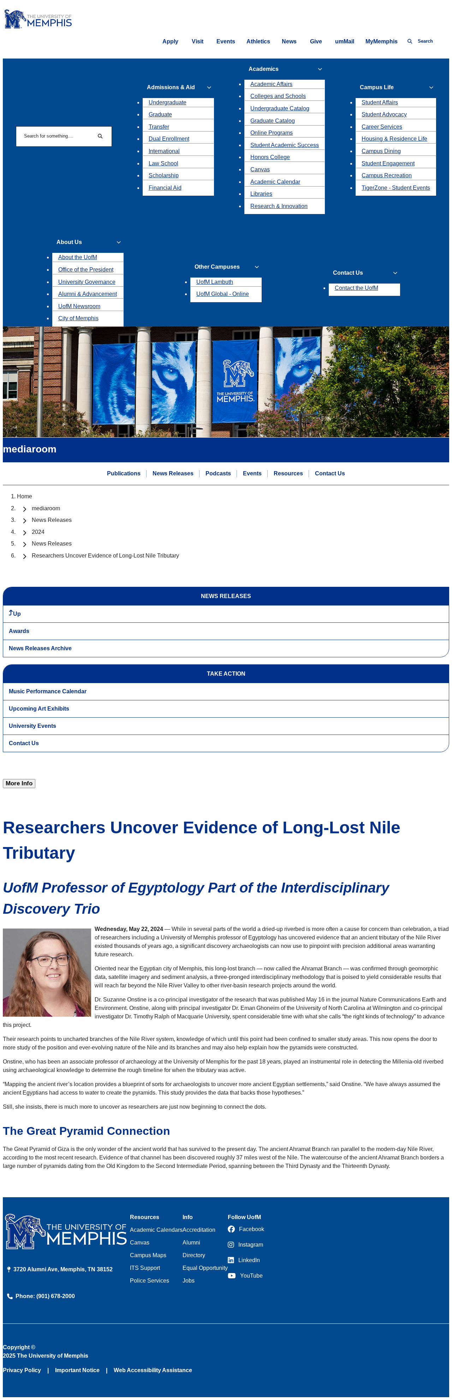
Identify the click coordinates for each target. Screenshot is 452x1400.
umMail (344, 41)
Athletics (258, 41)
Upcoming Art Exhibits (39, 709)
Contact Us (330, 473)
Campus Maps (148, 1255)
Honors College (270, 157)
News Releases (173, 473)
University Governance (86, 282)
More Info (19, 783)
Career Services (382, 127)
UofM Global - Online (222, 294)
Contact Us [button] (348, 273)
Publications (124, 473)
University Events (32, 726)
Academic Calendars (156, 1230)
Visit (197, 41)
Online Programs (271, 133)
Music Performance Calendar (48, 691)
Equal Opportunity (205, 1268)
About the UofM (77, 257)
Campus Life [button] (377, 87)
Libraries (261, 194)
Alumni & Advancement (87, 294)
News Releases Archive (40, 648)
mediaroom (46, 508)
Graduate (160, 114)
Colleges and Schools (278, 96)
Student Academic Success (284, 145)
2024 (38, 532)
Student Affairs (380, 102)
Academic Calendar (275, 182)
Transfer (159, 127)
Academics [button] (264, 69)
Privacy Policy (22, 1370)
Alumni (191, 1243)
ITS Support (145, 1268)
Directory (194, 1255)
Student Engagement (388, 163)
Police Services (149, 1281)
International (164, 151)
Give (316, 41)
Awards (19, 631)
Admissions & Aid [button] (171, 87)
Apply (170, 41)
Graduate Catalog (272, 121)
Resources (288, 473)
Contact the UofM (356, 288)
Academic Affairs (271, 84)
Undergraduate (167, 102)
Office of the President (85, 270)
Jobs (189, 1281)
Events (225, 41)
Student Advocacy (384, 114)
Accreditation (199, 1230)
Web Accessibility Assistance (153, 1370)
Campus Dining (381, 151)
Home (24, 496)
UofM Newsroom (79, 306)
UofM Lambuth (214, 282)
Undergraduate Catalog (279, 108)
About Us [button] (69, 242)
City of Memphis (78, 318)
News (289, 41)
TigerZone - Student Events (396, 188)
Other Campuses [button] (217, 267)
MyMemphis (381, 41)
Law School (163, 163)
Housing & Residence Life (394, 139)
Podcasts (218, 473)
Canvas (260, 169)
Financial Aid (165, 188)
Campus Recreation (387, 175)
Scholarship (164, 175)
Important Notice (77, 1370)
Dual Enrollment (169, 139)
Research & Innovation (279, 206)
